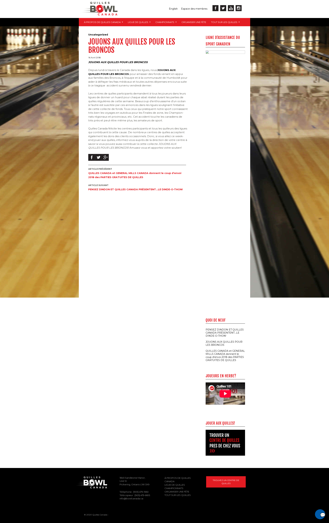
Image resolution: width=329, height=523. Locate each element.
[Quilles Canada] (91, 482)
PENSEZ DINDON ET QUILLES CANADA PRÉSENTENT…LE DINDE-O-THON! (135, 187)
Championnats (164, 22)
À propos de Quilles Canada (102, 22)
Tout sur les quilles (224, 22)
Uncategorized (98, 34)
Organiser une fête (193, 22)
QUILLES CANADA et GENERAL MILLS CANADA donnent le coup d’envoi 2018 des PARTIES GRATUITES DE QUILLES (134, 173)
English (173, 8)
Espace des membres (194, 8)
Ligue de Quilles (138, 22)
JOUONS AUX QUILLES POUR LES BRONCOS (224, 343)
